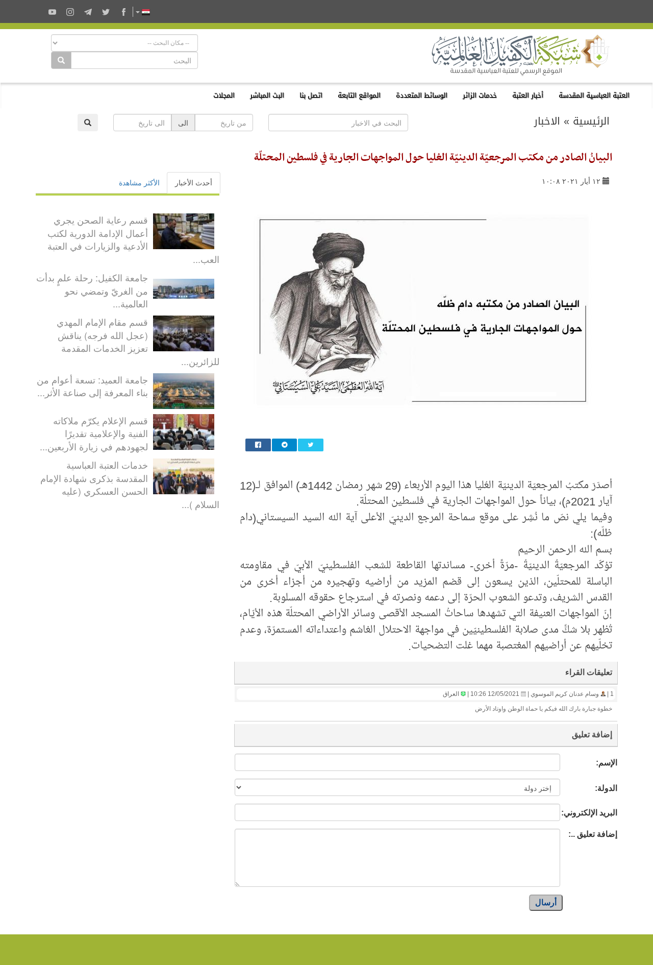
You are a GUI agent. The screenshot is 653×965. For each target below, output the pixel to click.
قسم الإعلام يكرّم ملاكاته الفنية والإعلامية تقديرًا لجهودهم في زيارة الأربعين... (94, 433)
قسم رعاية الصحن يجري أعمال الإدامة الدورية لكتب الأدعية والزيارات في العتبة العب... (133, 239)
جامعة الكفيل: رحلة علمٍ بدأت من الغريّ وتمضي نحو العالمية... (92, 290)
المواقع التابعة (359, 95)
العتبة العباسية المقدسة (594, 95)
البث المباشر (267, 95)
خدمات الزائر (480, 95)
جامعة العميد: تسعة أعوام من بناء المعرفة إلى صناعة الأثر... (92, 386)
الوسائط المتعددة (421, 95)
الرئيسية (591, 121)
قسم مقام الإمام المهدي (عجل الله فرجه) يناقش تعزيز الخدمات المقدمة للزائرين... (138, 341)
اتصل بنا (310, 95)
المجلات (224, 95)
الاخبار (547, 121)
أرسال (546, 902)
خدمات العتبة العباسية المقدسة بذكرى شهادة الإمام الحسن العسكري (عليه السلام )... (129, 484)
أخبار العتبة (527, 95)
